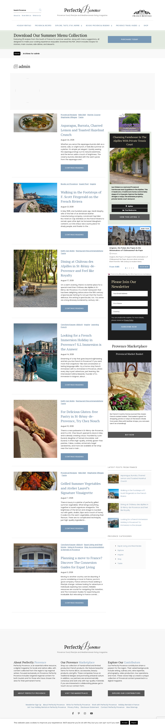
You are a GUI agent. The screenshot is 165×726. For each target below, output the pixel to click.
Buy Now (129, 435)
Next (153, 178)
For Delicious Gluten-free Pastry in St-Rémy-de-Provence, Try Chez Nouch (80, 416)
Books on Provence (69, 184)
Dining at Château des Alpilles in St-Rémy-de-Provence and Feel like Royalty (78, 268)
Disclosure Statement (90, 707)
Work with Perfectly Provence (104, 705)
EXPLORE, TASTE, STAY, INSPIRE (67, 25)
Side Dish (82, 115)
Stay (119, 559)
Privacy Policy (128, 320)
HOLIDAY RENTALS (24, 25)
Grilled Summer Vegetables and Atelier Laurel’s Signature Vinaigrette (81, 488)
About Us (17, 16)
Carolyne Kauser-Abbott (72, 324)
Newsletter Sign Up (33, 705)
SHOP (146, 25)
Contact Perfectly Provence (112, 707)
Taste (80, 117)
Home (17, 53)
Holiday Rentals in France (128, 705)
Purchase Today (129, 39)
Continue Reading (74, 168)
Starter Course (93, 115)
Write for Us (37, 16)
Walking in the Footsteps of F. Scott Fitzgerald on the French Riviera (81, 197)
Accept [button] (124, 723)
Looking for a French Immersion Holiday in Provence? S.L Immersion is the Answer (81, 342)
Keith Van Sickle (68, 251)
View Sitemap (132, 707)
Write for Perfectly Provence (78, 705)
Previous (106, 178)
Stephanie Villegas (69, 117)
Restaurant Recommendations (89, 251)
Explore (121, 550)
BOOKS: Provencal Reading (98, 25)
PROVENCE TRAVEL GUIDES (127, 25)
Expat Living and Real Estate (129, 546)
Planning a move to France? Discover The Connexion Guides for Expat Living (81, 562)
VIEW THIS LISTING (129, 206)
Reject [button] (133, 723)
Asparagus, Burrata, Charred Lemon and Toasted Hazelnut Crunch (82, 130)
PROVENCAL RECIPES (43, 25)
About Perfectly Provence (31, 693)
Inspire (93, 184)
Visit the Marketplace (76, 693)
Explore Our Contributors (126, 693)
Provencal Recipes (69, 115)
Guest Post (84, 184)
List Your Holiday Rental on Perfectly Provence (46, 707)
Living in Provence (75, 547)
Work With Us (26, 16)
